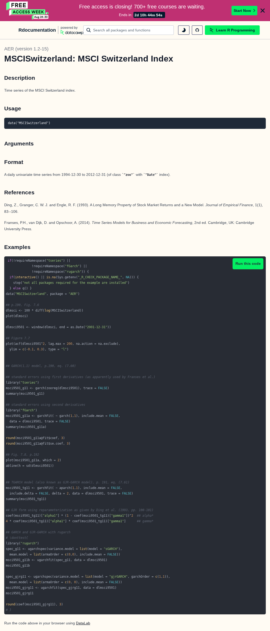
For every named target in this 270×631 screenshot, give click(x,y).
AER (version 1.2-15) (26, 48)
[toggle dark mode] (184, 30)
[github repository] (197, 30)
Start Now (242, 10)
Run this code (248, 263)
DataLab (83, 623)
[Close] (262, 10)
